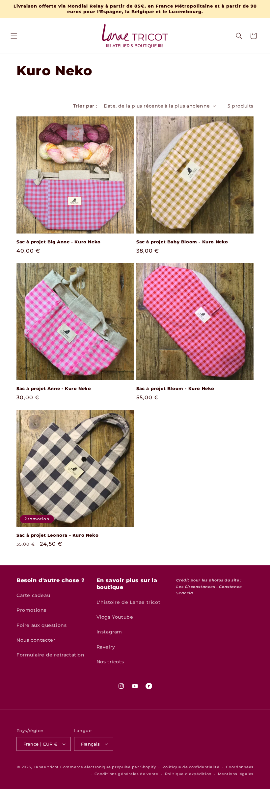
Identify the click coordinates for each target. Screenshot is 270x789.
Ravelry (105, 647)
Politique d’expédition (188, 774)
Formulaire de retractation (50, 655)
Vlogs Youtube (114, 617)
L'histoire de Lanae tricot (128, 602)
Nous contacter (35, 640)
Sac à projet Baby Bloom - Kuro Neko (182, 241)
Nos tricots (110, 662)
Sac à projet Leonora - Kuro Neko (57, 535)
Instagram (109, 632)
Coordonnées (240, 767)
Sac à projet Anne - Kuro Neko (53, 388)
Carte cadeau (33, 595)
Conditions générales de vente (126, 774)
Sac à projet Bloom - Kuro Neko (175, 388)
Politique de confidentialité (191, 767)
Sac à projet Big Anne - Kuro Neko (58, 241)
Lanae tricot (46, 767)
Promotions (31, 610)
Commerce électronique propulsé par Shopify (108, 767)
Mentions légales (236, 774)
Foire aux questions (41, 625)
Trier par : (85, 106)
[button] (14, 36)
